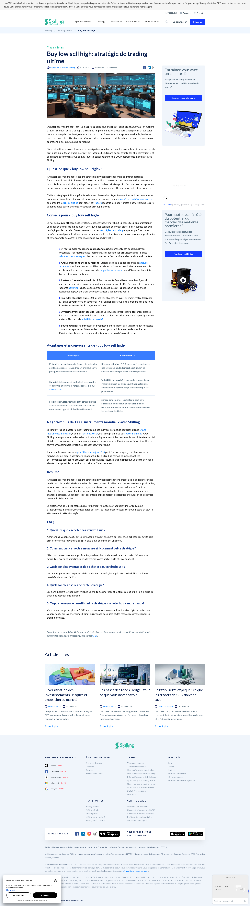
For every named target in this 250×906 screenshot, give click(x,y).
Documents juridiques (137, 820)
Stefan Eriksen (54, 706)
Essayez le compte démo (183, 98)
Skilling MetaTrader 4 (95, 817)
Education (131, 794)
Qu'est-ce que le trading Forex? (141, 784)
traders (97, 202)
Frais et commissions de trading (141, 773)
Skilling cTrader (93, 810)
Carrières (90, 766)
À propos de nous (94, 763)
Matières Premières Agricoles (181, 780)
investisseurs (55, 389)
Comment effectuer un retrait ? (141, 813)
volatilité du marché (92, 319)
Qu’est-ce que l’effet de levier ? (141, 787)
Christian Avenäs (165, 706)
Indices (171, 770)
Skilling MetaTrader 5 (95, 820)
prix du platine (70, 202)
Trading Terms (65, 30)
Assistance (187, 13)
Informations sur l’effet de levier (141, 777)
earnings (73, 287)
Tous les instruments (136, 766)
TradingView (92, 813)
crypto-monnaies (132, 433)
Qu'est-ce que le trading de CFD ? (142, 780)
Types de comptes (135, 763)
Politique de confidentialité (139, 817)
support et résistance (110, 270)
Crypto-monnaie (175, 777)
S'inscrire (197, 22)
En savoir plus (51, 726)
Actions (171, 766)
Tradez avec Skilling (183, 254)
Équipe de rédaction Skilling (62, 67)
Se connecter (180, 21)
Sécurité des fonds (94, 773)
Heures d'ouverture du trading (141, 770)
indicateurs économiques (72, 256)
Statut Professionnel (136, 791)
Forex (95, 433)
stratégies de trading (111, 230)
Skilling (48, 30)
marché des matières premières (135, 199)
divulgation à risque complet (135, 871)
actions (87, 433)
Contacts (90, 770)
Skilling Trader (92, 806)
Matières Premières (177, 773)
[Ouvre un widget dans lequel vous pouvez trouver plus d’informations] (230, 889)
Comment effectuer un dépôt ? (141, 810)
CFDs (94, 635)
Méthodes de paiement (137, 806)
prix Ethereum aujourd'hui (91, 452)
